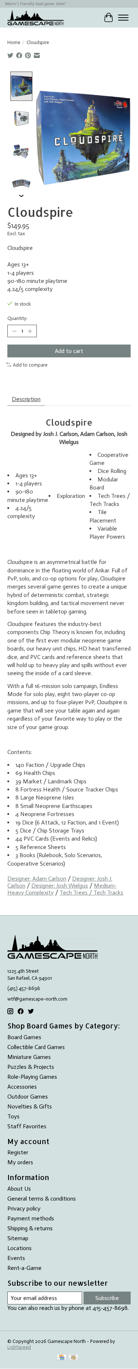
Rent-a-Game (24, 1267)
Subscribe (107, 1298)
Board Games (24, 1037)
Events (16, 1258)
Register (17, 1152)
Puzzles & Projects (30, 1066)
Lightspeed (19, 1347)
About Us (19, 1188)
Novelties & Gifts (29, 1106)
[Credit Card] (61, 1357)
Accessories (22, 1086)
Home (13, 42)
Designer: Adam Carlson (36, 878)
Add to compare (30, 365)
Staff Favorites (26, 1126)
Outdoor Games (27, 1096)
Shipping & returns (30, 1228)
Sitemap (17, 1238)
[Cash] (73, 1357)
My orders (20, 1162)
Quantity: (17, 318)
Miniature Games (29, 1056)
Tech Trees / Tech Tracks (91, 892)
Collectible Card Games (36, 1047)
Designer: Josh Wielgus (59, 885)
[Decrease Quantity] (14, 331)
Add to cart (69, 350)
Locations (19, 1248)
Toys (13, 1116)
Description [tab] (26, 399)
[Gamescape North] (35, 17)
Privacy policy (23, 1208)
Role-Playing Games (32, 1076)
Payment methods (30, 1218)
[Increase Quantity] (30, 331)
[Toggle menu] (123, 17)
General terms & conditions (41, 1198)
